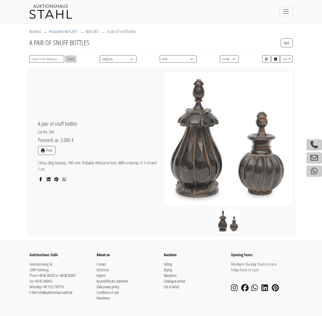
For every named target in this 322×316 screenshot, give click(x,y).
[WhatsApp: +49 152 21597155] (314, 171)
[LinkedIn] (48, 179)
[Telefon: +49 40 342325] (314, 144)
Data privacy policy (108, 286)
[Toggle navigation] (286, 11)
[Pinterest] (56, 179)
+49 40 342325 (46, 275)
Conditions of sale (108, 292)
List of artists (171, 286)
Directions (103, 269)
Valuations (170, 275)
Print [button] (49, 150)
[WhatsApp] (64, 179)
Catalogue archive (174, 281)
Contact (101, 264)
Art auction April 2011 (63, 31)
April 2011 (92, 31)
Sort (285, 59)
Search (70, 59)
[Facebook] (40, 179)
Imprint (101, 275)
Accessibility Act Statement (112, 281)
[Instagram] (235, 289)
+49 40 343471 (67, 275)
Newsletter (103, 298)
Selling (168, 264)
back (286, 42)
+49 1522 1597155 (53, 286)
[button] (266, 59)
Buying (168, 269)
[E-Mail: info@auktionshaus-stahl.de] (314, 158)
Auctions (35, 31)
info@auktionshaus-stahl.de (55, 292)
